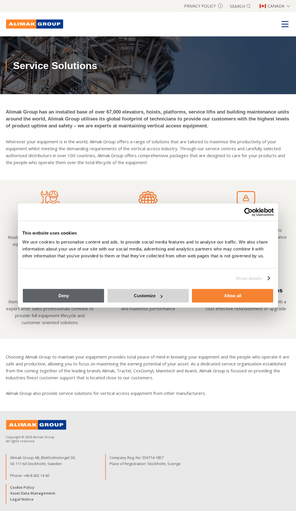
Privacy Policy (202, 6)
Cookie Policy (22, 487)
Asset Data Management (32, 493)
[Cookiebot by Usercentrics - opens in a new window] (248, 212)
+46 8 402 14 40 (36, 475)
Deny (63, 295)
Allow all (232, 295)
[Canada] (35, 24)
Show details (249, 278)
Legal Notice (22, 499)
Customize (145, 295)
